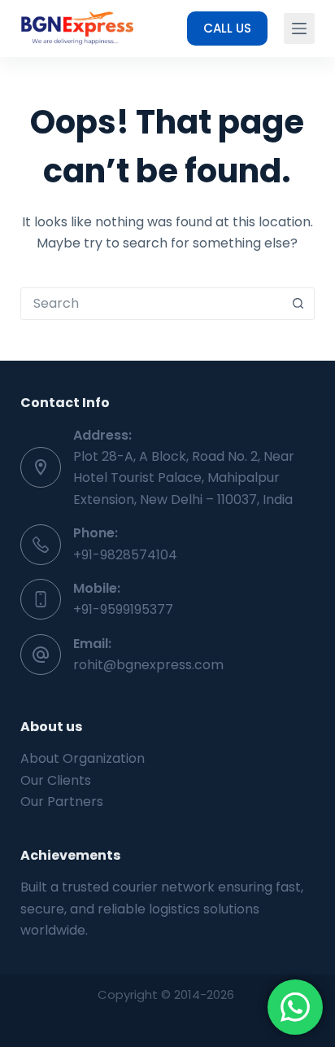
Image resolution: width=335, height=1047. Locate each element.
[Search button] (297, 303)
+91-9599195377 (123, 609)
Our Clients (55, 780)
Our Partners (61, 801)
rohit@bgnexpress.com (148, 664)
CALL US (227, 28)
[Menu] (299, 28)
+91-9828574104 (125, 554)
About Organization (82, 758)
